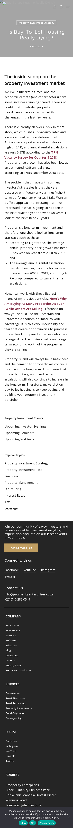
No (32, 823)
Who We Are (13, 630)
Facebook (11, 741)
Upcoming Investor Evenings (25, 426)
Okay (23, 823)
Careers (10, 660)
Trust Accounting (15, 703)
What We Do (13, 625)
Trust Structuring (15, 698)
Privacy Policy (14, 665)
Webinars (11, 640)
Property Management (21, 483)
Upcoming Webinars (19, 439)
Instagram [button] (47, 570)
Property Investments (19, 708)
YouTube (11, 751)
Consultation (13, 693)
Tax (7, 502)
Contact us (12, 655)
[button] (68, 6)
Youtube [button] (30, 570)
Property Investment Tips (23, 470)
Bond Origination (15, 713)
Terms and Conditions (18, 670)
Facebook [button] (11, 570)
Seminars (11, 635)
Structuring (12, 489)
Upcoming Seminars (19, 433)
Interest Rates (14, 495)
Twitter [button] (9, 577)
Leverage (11, 508)
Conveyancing (14, 718)
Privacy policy (46, 823)
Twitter (10, 761)
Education (11, 645)
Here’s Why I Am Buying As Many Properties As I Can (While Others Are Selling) (36, 304)
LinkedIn (10, 756)
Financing (11, 476)
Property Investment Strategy (36, 22)
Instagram (12, 746)
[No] (68, 817)
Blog (8, 650)
